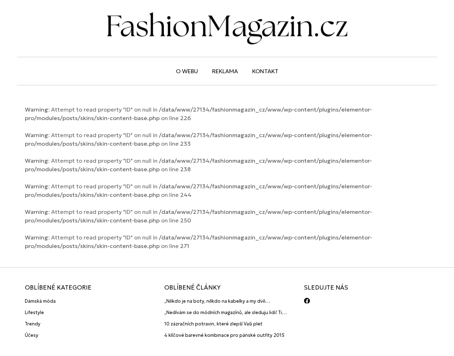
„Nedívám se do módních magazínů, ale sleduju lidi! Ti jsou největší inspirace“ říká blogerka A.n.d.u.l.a (223, 312)
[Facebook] (307, 301)
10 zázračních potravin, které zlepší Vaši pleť (213, 324)
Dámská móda (40, 301)
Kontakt (265, 71)
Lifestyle (34, 312)
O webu (187, 71)
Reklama (225, 71)
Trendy (32, 324)
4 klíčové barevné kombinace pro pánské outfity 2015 (224, 335)
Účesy (31, 335)
